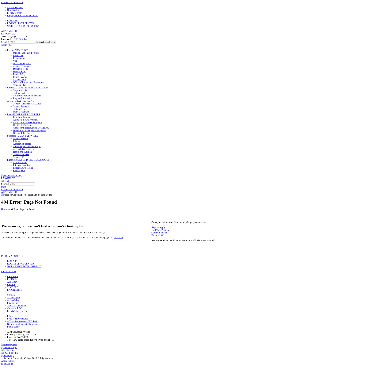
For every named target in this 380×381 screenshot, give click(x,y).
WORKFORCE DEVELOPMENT (24, 26)
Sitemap (11, 295)
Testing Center (20, 93)
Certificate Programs (22, 125)
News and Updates (22, 63)
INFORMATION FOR (12, 2)
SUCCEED (12, 287)
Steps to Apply (20, 90)
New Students (13, 10)
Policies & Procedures (17, 318)
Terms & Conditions (16, 305)
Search (4, 42)
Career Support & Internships (27, 146)
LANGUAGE (8, 33)
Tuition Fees (19, 109)
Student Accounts (21, 106)
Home (4, 209)
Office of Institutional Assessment (29, 82)
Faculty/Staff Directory (18, 311)
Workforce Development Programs (29, 130)
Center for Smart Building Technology (31, 127)
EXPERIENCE (14, 290)
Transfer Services (21, 154)
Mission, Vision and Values (26, 53)
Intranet (10, 316)
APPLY (5, 31)
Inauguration (19, 58)
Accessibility (13, 300)
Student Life (19, 157)
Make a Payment (21, 111)
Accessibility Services (23, 149)
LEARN (11, 284)
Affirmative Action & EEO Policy (23, 321)
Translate (23, 39)
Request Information (22, 98)
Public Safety (19, 74)
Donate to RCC (20, 69)
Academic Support (22, 144)
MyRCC (13, 31)
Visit (15, 61)
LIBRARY (12, 20)
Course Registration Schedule (27, 95)
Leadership (18, 55)
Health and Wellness (22, 152)
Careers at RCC (14, 308)
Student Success (20, 138)
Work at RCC (19, 71)
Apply (4, 361)
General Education (22, 133)
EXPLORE (12, 276)
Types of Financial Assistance (27, 103)
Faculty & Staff (14, 13)
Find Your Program (22, 117)
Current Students (15, 7)
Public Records (20, 77)
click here (118, 237)
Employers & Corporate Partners (22, 15)
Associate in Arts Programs (25, 119)
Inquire (11, 361)
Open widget (7, 363)
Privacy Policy (14, 303)
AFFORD (12, 282)
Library (16, 141)
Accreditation (19, 79)
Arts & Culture (20, 162)
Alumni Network (21, 66)
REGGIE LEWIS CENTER (20, 23)
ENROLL (12, 279)
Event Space (19, 170)
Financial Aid (157, 235)
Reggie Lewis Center (23, 168)
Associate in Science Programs (27, 122)
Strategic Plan (19, 85)
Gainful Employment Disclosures (22, 324)
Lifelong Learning (21, 165)
